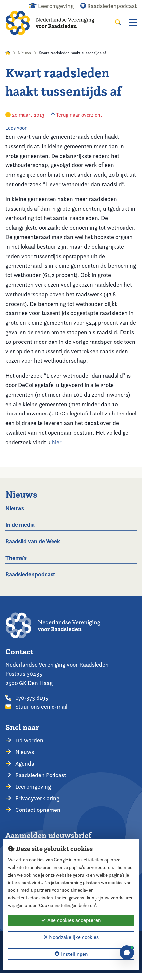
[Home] (54, 23)
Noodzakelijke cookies (73, 937)
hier (56, 442)
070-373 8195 (31, 697)
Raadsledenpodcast (30, 574)
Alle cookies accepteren (73, 920)
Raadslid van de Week (32, 541)
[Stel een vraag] (127, 952)
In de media (20, 524)
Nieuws (24, 52)
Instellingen (74, 954)
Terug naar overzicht (78, 115)
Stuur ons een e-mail (40, 706)
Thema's (16, 557)
